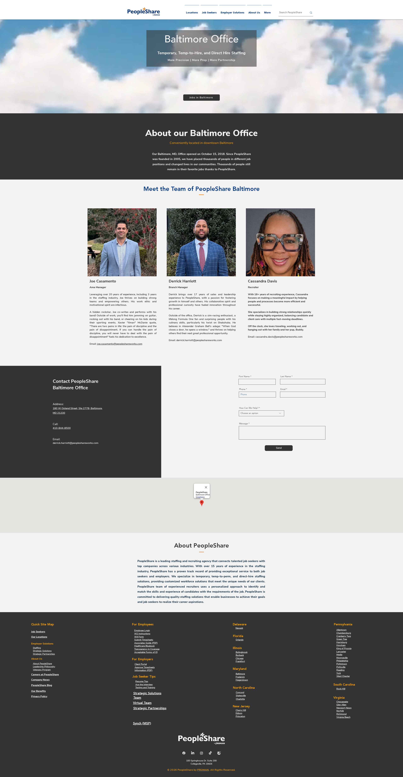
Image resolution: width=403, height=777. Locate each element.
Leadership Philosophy (44, 666)
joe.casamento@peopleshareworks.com (119, 344)
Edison (239, 713)
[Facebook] (184, 753)
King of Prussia (343, 648)
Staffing (37, 647)
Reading (340, 670)
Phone (242, 389)
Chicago (240, 658)
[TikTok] (210, 753)
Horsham (341, 645)
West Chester (343, 676)
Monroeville (342, 657)
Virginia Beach (343, 717)
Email (283, 389)
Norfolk (340, 710)
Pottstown (341, 663)
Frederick (240, 677)
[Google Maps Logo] (219, 753)
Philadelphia (342, 660)
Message (243, 423)
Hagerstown (242, 679)
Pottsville (340, 667)
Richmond (341, 714)
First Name (244, 376)
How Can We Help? (248, 408)
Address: (58, 404)
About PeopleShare (42, 663)
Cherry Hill (241, 710)
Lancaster (341, 651)
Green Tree (341, 639)
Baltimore (240, 673)
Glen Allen (341, 704)
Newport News (344, 707)
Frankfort (240, 661)
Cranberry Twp (343, 636)
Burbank (240, 655)
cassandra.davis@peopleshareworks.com (279, 337)
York (338, 673)
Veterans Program (42, 669)
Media (339, 654)
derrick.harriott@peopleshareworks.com (199, 340)
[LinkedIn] (193, 753)
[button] (232, 11)
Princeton (240, 716)
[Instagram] (201, 753)
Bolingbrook (241, 652)
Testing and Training (145, 687)
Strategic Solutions (42, 650)
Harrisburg (341, 642)
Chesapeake (342, 701)
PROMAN (203, 770)
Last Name (285, 376)
